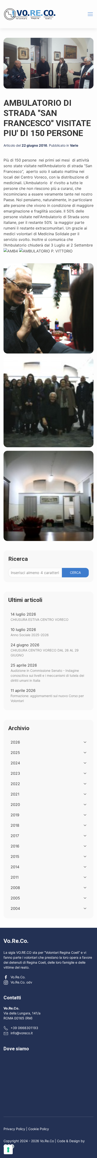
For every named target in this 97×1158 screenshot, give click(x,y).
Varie (74, 145)
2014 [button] (15, 866)
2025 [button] (15, 752)
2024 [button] (15, 763)
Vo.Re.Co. (18, 977)
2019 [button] (15, 815)
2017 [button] (15, 835)
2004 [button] (15, 908)
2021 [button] (15, 794)
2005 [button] (15, 898)
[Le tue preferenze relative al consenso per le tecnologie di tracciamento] (8, 1149)
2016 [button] (15, 846)
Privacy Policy (14, 1129)
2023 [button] (15, 773)
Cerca (75, 572)
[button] (90, 14)
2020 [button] (15, 804)
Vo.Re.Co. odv (21, 982)
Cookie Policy (38, 1129)
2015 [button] (15, 856)
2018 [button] (15, 825)
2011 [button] (15, 877)
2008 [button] (15, 887)
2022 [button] (15, 783)
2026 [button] (15, 742)
